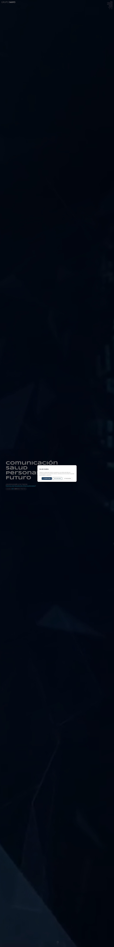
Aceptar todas (47, 478)
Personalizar (68, 478)
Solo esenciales (57, 478)
